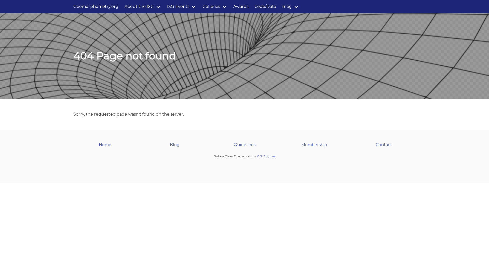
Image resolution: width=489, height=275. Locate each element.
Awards (240, 6)
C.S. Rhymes (266, 156)
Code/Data (265, 6)
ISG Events (178, 6)
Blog (287, 6)
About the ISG (139, 6)
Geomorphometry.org (95, 6)
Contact (384, 144)
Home (105, 144)
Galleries (211, 6)
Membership (314, 144)
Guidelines (244, 144)
